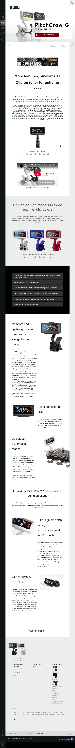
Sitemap (70, 734)
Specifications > (37, 630)
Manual (34, 666)
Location (3, 735)
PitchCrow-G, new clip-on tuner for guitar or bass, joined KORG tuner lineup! (43, 714)
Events (3, 34)
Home (3, 17)
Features (3, 28)
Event (14, 675)
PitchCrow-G (40, 733)
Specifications (63, 46)
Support (3, 39)
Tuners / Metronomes (28, 733)
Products (3, 23)
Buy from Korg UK (17, 669)
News (3, 731)
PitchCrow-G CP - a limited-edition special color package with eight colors (42, 712)
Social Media (3, 739)
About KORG (3, 745)
